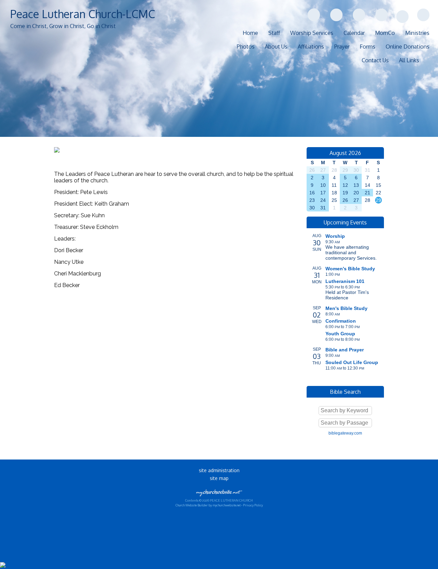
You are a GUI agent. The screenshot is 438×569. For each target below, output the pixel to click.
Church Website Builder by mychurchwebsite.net (208, 505)
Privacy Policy (253, 505)
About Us (276, 46)
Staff (274, 32)
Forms (367, 46)
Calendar (354, 32)
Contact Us (375, 60)
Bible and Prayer (344, 349)
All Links (409, 60)
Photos (246, 46)
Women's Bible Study (350, 268)
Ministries (417, 32)
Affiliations (311, 46)
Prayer (341, 46)
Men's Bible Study (346, 308)
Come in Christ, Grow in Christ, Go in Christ (63, 26)
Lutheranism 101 (344, 281)
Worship (335, 236)
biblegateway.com (345, 433)
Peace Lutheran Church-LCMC (82, 14)
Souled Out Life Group (351, 362)
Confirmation (340, 321)
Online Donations (407, 46)
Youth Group (340, 333)
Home (250, 32)
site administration (219, 470)
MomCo (385, 32)
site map (219, 478)
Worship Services (311, 32)
